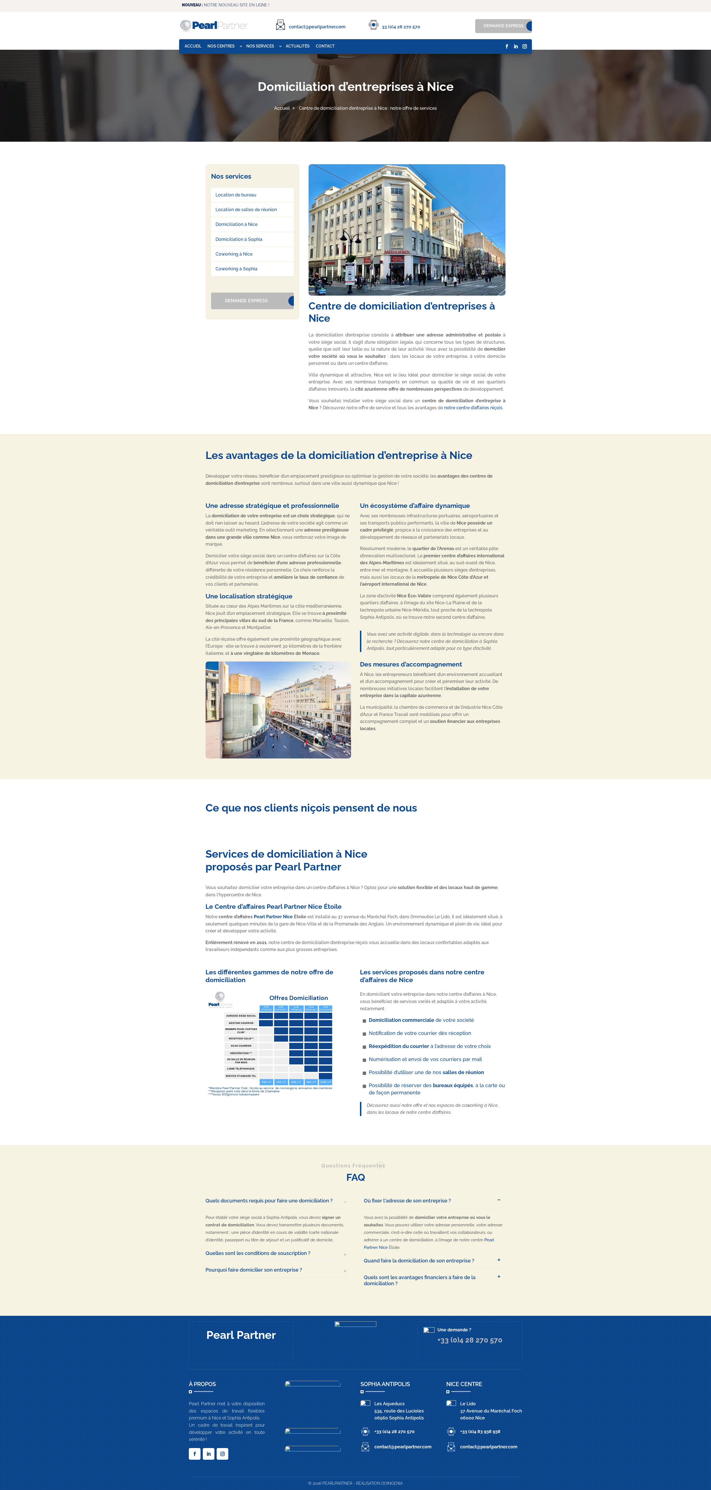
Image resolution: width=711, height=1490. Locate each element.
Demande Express (504, 25)
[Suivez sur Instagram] (524, 46)
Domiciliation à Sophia (239, 239)
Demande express (246, 300)
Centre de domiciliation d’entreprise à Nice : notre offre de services (368, 108)
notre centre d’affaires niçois (473, 407)
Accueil (193, 46)
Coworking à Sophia (236, 268)
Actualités (298, 46)
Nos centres (221, 46)
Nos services (260, 46)
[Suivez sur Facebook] (506, 46)
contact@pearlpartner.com (317, 26)
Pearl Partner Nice (273, 916)
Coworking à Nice (234, 254)
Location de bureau (236, 195)
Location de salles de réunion (246, 209)
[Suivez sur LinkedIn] (515, 46)
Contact (325, 46)
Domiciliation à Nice (236, 224)
